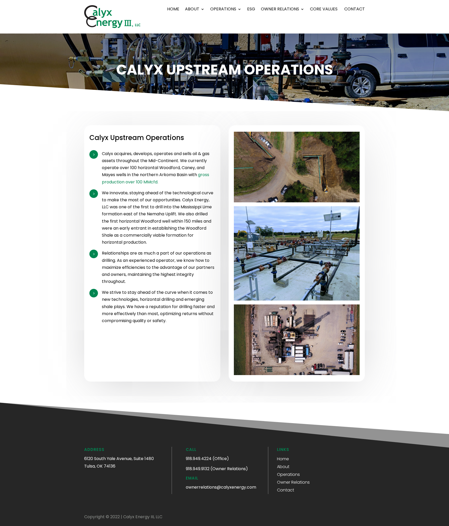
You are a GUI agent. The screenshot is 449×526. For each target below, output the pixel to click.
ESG (251, 9)
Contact (354, 9)
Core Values (324, 9)
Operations (223, 9)
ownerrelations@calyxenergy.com (221, 487)
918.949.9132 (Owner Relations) (217, 469)
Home (173, 9)
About (192, 9)
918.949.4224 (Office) (207, 459)
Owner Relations (280, 9)
